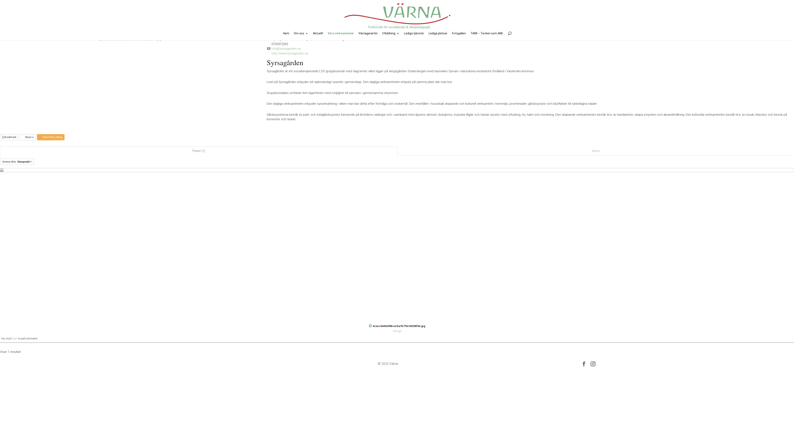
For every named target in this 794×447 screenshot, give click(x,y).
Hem (286, 33)
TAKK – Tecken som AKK (486, 33)
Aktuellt (318, 33)
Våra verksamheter (341, 33)
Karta (595, 151)
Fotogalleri (459, 33)
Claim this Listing (52, 137)
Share (28, 137)
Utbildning (388, 33)
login (15, 338)
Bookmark (10, 137)
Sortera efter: (15, 161)
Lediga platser (438, 33)
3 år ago (397, 331)
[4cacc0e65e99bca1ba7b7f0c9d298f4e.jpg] (397, 245)
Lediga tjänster (414, 33)
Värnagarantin (368, 33)
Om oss (299, 33)
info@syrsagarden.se (286, 48)
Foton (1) (199, 151)
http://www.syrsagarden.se (289, 53)
